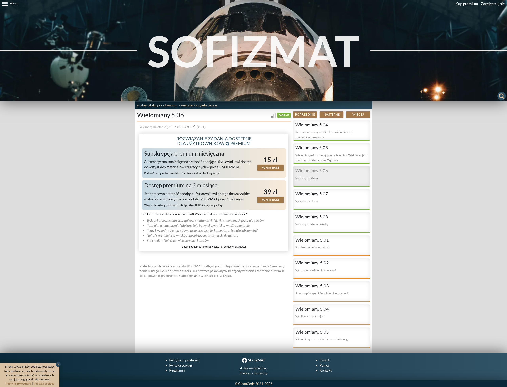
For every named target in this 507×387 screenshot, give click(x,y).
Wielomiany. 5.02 (312, 262)
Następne (332, 114)
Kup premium (467, 3)
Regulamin (177, 370)
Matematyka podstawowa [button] (157, 105)
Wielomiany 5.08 (311, 216)
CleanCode (246, 384)
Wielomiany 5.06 (311, 170)
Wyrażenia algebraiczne (199, 105)
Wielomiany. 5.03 (312, 285)
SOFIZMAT (253, 50)
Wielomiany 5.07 (311, 193)
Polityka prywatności (184, 360)
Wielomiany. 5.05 (312, 332)
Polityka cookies (181, 365)
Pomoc (325, 365)
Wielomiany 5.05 (311, 147)
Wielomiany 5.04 (311, 124)
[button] (9, 4)
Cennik (325, 360)
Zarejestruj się (493, 3)
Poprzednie (305, 114)
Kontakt (326, 370)
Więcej (358, 114)
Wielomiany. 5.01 (312, 239)
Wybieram (270, 167)
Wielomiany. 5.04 (312, 309)
